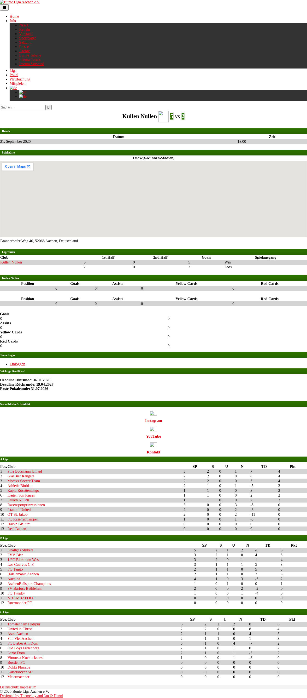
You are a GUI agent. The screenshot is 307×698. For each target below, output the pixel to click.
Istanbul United (19, 510)
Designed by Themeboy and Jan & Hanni (31, 696)
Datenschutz (10, 687)
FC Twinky (16, 593)
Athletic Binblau (19, 486)
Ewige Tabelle (30, 55)
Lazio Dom (16, 653)
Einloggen (17, 364)
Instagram (153, 420)
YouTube (153, 436)
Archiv (24, 51)
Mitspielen (17, 83)
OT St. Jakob (17, 514)
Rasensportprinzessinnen (26, 505)
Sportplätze (27, 38)
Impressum (28, 687)
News (23, 25)
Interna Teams (30, 59)
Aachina (13, 579)
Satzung (25, 42)
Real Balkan (16, 529)
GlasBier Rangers (20, 476)
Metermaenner (18, 677)
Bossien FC (16, 662)
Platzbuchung (20, 79)
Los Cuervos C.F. (20, 564)
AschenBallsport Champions (29, 584)
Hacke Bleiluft (18, 524)
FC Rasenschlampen (23, 519)
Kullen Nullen (11, 262)
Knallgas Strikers (20, 550)
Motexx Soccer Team (23, 481)
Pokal (14, 75)
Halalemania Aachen (23, 574)
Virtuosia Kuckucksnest (25, 658)
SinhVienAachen (20, 638)
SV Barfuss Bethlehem (24, 588)
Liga (13, 71)
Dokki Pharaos (18, 667)
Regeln (24, 29)
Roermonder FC (19, 603)
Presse (24, 47)
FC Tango (15, 569)
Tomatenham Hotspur (23, 624)
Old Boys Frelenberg (23, 648)
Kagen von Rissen (21, 495)
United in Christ (19, 629)
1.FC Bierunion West (23, 560)
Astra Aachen (17, 634)
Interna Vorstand (31, 64)
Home (14, 16)
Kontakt (153, 452)
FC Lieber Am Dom (22, 643)
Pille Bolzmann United (24, 471)
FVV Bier (15, 555)
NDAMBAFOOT (21, 598)
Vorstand (26, 34)
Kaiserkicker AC (20, 672)
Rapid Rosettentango (23, 490)
